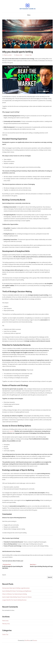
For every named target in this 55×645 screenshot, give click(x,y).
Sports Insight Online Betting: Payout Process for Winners (17, 597)
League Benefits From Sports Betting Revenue (14, 600)
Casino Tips (29, 55)
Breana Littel (19, 55)
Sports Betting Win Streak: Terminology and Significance (16, 591)
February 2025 (6, 623)
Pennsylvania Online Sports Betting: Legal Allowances (16, 588)
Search (4, 574)
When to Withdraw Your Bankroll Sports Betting (14, 594)
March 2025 (5, 620)
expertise (11, 431)
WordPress (27, 640)
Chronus (35, 640)
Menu (28, 15)
